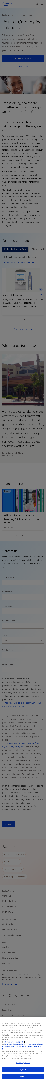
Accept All (23, 1076)
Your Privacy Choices (23, 1063)
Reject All (23, 1070)
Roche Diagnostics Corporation (15, 1042)
